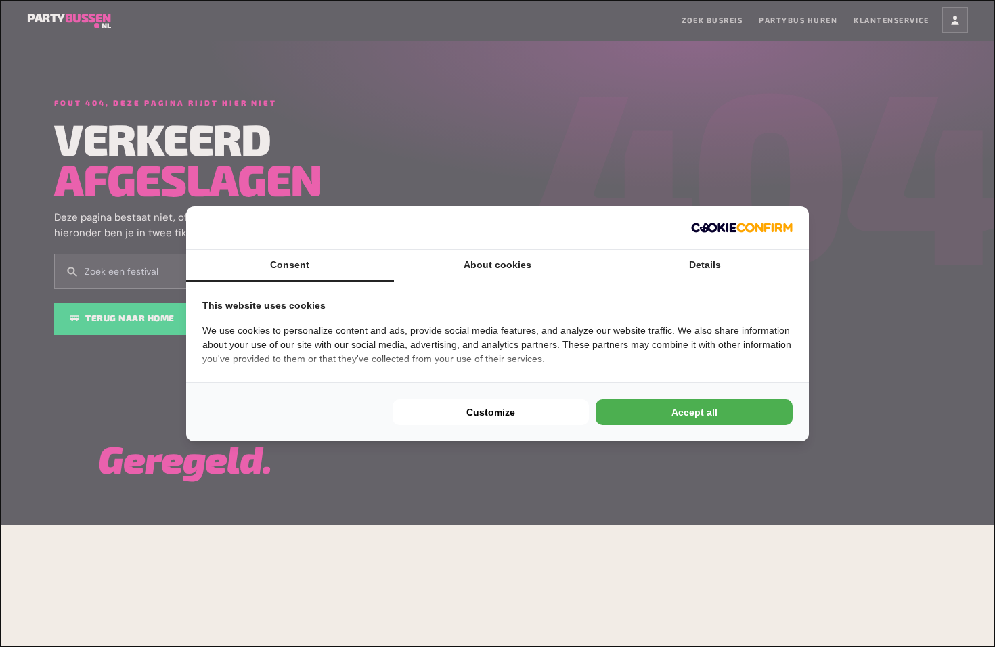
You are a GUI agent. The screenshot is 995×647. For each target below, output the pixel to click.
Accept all (694, 412)
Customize (490, 412)
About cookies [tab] (497, 264)
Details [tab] (705, 264)
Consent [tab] (289, 264)
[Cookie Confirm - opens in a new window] (742, 228)
